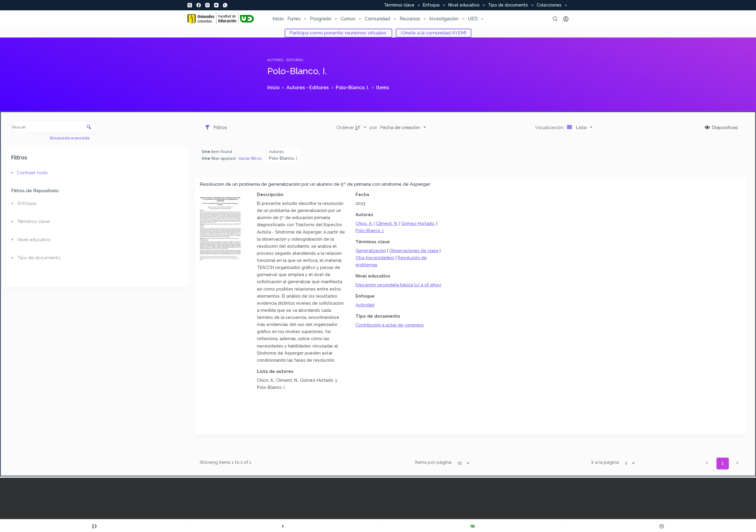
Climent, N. (387, 223)
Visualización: (550, 127)
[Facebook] (198, 5)
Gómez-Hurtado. (418, 223)
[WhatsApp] (225, 5)
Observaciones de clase (414, 250)
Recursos (410, 19)
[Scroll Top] (661, 526)
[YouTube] (216, 5)
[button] (706, 463)
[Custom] (94, 526)
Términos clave (399, 5)
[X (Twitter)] (190, 5)
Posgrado (320, 19)
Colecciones (549, 5)
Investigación (444, 19)
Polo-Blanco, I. (370, 230)
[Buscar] (555, 19)
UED (473, 19)
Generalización (371, 250)
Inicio (278, 19)
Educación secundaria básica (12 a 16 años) (398, 284)
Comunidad (377, 19)
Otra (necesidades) (375, 257)
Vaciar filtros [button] (250, 158)
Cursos (348, 19)
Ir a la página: (606, 462)
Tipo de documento (508, 5)
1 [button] (722, 463)
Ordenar (345, 127)
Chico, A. (364, 223)
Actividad (365, 304)
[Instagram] (207, 5)
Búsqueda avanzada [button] (70, 138)
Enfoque (431, 5)
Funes (294, 19)
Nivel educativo (464, 5)
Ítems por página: (433, 462)
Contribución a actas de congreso (390, 324)
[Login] (565, 19)
